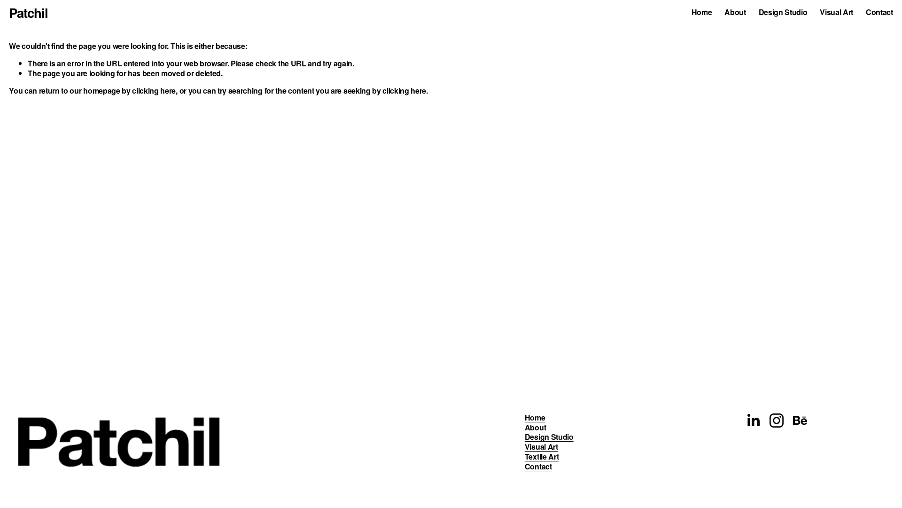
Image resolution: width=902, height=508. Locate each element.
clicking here (154, 90)
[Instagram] (776, 420)
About (735, 12)
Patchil (28, 12)
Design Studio (783, 12)
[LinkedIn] (753, 420)
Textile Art (542, 457)
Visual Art (836, 12)
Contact (879, 12)
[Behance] (800, 420)
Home (702, 12)
